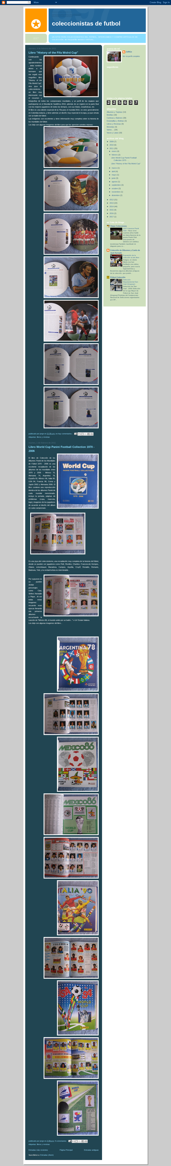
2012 (112, 200)
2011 (112, 148)
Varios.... (110, 130)
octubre (115, 188)
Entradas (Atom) (47, 1155)
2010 (112, 145)
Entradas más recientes (38, 1150)
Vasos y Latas (112, 133)
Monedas (110, 127)
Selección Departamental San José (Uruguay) (130, 282)
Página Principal (66, 1150)
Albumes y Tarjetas (114, 112)
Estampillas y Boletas (115, 121)
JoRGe (129, 52)
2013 (112, 203)
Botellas (110, 115)
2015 (112, 210)
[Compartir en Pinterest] (92, 434)
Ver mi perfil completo (131, 56)
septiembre (116, 185)
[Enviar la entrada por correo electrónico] (75, 434)
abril (114, 171)
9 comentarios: (61, 1141)
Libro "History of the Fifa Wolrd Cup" (53, 52)
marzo (114, 168)
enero (114, 151)
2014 (112, 206)
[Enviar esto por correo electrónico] (79, 434)
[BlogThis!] (82, 434)
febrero (115, 155)
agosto (115, 182)
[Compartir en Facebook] (88, 434)
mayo (114, 175)
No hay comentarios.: (64, 434)
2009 (112, 142)
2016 (112, 213)
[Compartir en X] (85, 434)
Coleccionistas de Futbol (86, 23)
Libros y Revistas (43, 437)
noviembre (116, 192)
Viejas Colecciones (118, 226)
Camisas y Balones (114, 118)
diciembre (116, 195)
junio (114, 178)
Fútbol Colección (117, 277)
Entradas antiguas (91, 1150)
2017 (112, 217)
